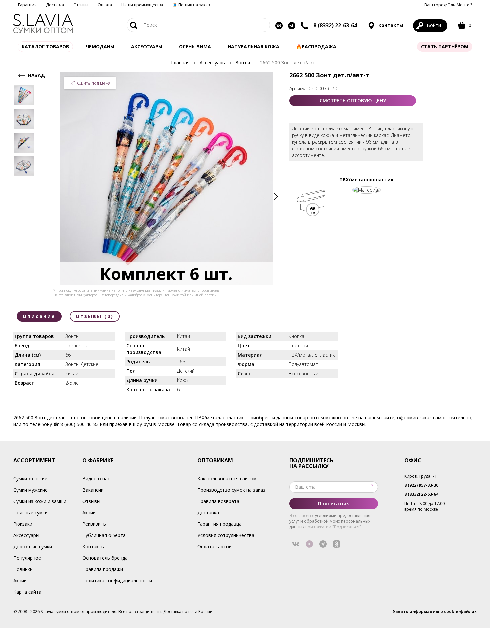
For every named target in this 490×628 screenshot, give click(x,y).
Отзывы (80, 5)
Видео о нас (96, 478)
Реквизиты (94, 524)
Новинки (23, 569)
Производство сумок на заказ (231, 490)
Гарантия (27, 5)
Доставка (55, 5)
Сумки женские (30, 478)
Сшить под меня (93, 83)
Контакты (390, 25)
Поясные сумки (30, 512)
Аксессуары (26, 535)
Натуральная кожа (253, 46)
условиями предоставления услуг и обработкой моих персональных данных (329, 521)
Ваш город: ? (448, 5)
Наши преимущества (142, 5)
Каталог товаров (45, 46)
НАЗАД (36, 75)
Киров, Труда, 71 (420, 476)
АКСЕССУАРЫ (146, 46)
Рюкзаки (22, 524)
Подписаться (334, 503)
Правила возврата (218, 501)
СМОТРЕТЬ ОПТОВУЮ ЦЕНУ (353, 100)
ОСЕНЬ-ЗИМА (195, 46)
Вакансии (93, 490)
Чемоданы (100, 46)
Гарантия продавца (219, 524)
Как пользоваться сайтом (227, 478)
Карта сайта (27, 592)
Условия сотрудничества (225, 535)
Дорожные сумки (32, 546)
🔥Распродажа (316, 46)
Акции (20, 580)
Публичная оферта (104, 535)
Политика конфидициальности (117, 580)
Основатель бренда (105, 558)
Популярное (27, 558)
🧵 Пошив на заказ (191, 5)
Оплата (105, 5)
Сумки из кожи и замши (39, 501)
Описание (39, 316)
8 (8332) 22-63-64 (335, 25)
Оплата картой (214, 546)
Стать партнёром (444, 46)
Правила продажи (102, 569)
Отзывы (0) (95, 316)
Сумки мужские (30, 490)
